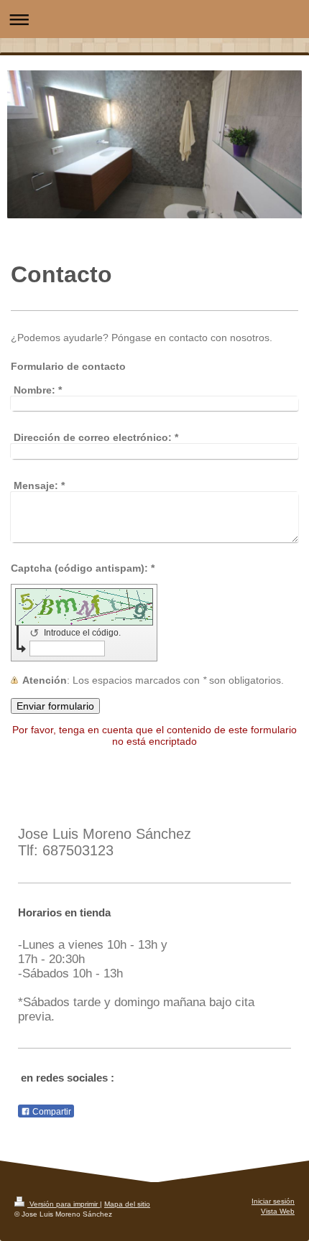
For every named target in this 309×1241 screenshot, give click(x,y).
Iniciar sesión (273, 1201)
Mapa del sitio (127, 1204)
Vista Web (278, 1211)
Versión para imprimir (63, 1204)
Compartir (50, 1112)
